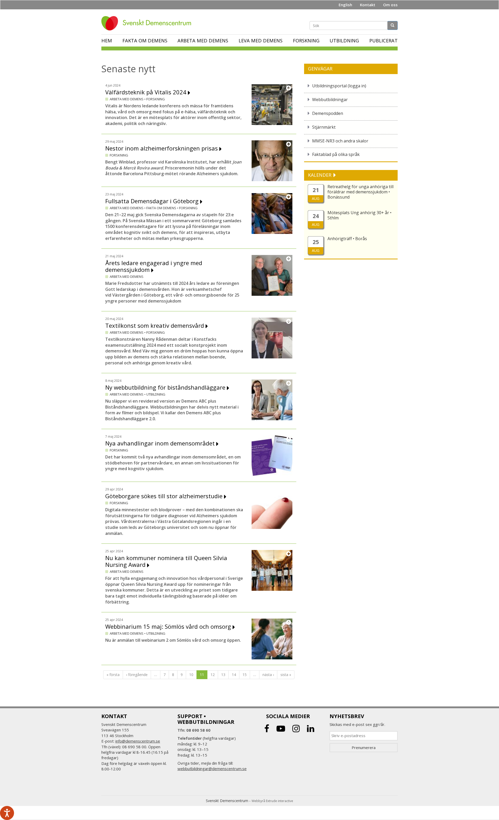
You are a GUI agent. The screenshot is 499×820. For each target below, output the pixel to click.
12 (213, 674)
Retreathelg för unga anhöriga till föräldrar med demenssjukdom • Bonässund (360, 192)
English (345, 4)
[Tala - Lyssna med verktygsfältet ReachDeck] (7, 813)
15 (244, 674)
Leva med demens (261, 40)
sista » (285, 674)
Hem (106, 40)
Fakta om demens (144, 40)
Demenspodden (327, 113)
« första (113, 674)
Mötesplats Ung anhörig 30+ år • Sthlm (359, 215)
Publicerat (383, 40)
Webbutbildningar (330, 99)
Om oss (390, 4)
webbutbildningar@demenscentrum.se (212, 768)
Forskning (306, 40)
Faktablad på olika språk (336, 154)
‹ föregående (137, 674)
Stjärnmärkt (324, 127)
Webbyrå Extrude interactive (272, 801)
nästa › (268, 674)
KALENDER (320, 175)
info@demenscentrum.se (137, 741)
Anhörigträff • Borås (347, 238)
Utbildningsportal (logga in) (339, 86)
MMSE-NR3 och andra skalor (340, 141)
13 (223, 674)
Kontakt (367, 4)
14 (234, 674)
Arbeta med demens (203, 40)
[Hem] (148, 23)
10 (191, 674)
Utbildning (344, 40)
